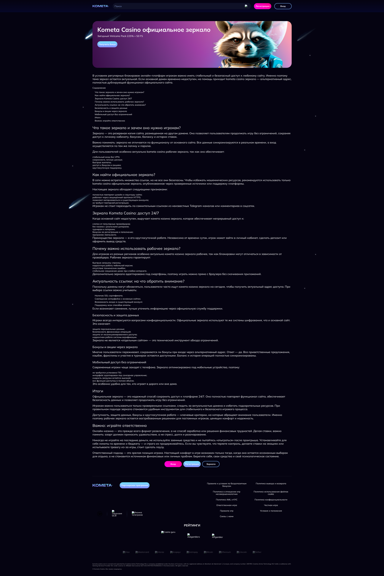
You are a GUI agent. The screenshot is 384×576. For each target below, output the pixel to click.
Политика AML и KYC (226, 499)
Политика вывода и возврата (271, 483)
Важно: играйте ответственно (110, 120)
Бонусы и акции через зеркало (111, 111)
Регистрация (262, 6)
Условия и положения (271, 511)
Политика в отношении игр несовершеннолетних (226, 493)
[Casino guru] (168, 538)
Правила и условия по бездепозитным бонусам (226, 484)
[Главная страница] (101, 6)
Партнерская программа (134, 485)
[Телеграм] (137, 513)
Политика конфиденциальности (271, 499)
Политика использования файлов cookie (271, 493)
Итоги (97, 117)
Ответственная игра (226, 505)
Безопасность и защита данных (111, 108)
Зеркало (210, 464)
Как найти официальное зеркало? (112, 95)
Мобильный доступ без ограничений (113, 114)
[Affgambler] (217, 538)
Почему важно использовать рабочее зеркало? (119, 101)
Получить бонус (107, 44)
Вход (283, 6)
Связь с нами (226, 516)
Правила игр (226, 511)
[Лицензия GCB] (117, 514)
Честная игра (271, 505)
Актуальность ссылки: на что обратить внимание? (120, 105)
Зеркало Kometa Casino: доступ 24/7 (113, 98)
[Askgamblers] (193, 538)
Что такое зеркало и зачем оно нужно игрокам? (119, 92)
